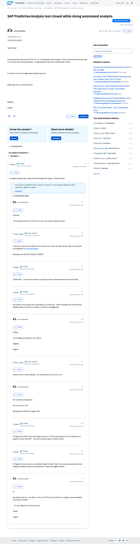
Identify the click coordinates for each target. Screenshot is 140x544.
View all (96, 174)
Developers (58, 3)
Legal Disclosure (42, 540)
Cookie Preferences (73, 540)
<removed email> (32, 248)
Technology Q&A (48, 8)
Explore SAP (120, 3)
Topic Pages (94, 3)
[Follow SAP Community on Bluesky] (120, 540)
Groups (49, 3)
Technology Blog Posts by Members (108, 82)
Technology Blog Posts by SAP (106, 72)
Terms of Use (22, 540)
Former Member (19, 31)
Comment (83, 116)
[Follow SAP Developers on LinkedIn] (127, 540)
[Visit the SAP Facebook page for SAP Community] (116, 540)
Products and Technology (35, 3)
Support (61, 540)
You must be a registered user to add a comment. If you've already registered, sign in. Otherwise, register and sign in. (45, 186)
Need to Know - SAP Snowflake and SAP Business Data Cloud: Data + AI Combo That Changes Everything (111, 88)
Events (75, 3)
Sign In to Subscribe (121, 20)
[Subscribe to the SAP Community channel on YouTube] (123, 540)
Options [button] (131, 21)
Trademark (53, 540)
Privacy (14, 540)
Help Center (84, 3)
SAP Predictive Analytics (15, 40)
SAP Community (11, 8)
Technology (38, 8)
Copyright (31, 540)
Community (19, 3)
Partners (67, 3)
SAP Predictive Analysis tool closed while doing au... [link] (69, 8)
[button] (124, 31)
